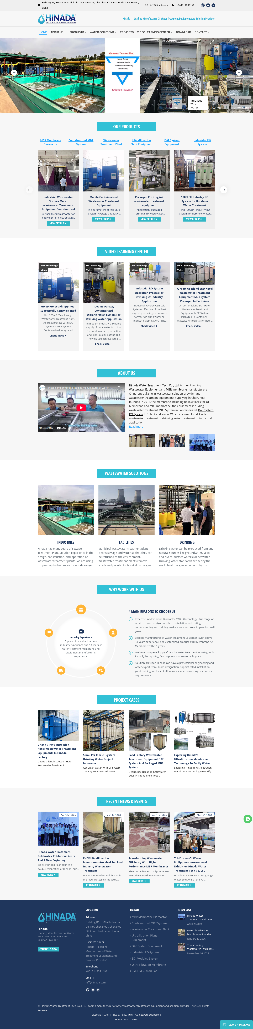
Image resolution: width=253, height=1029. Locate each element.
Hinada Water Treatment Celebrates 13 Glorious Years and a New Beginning (56, 856)
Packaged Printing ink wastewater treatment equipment (149, 201)
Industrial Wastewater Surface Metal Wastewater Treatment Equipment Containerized (58, 203)
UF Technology (93, 265)
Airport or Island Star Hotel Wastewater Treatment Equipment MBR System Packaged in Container (195, 295)
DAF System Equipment (172, 142)
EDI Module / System (145, 958)
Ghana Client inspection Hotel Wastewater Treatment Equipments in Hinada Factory (57, 751)
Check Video (57, 335)
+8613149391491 (186, 5)
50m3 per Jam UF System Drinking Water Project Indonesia (99, 759)
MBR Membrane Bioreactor (50, 142)
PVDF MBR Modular (144, 971)
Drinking (187, 542)
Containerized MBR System (80, 142)
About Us (57, 32)
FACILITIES (126, 542)
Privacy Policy (119, 1014)
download (183, 32)
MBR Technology (49, 265)
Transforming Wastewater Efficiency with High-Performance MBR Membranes (148, 862)
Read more (136, 426)
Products (77, 32)
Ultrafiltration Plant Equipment (142, 142)
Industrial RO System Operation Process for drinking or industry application (149, 295)
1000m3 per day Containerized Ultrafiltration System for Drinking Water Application (104, 313)
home (118, 1019)
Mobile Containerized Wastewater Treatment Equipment (103, 201)
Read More (47, 875)
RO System (136, 414)
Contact (201, 32)
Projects (127, 32)
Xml (106, 1014)
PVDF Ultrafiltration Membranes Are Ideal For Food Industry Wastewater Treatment (103, 864)
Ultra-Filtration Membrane (149, 965)
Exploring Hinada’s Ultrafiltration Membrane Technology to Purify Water (192, 759)
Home (43, 32)
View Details (57, 223)
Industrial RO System (202, 142)
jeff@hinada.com (159, 5)
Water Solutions (102, 32)
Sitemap (96, 1014)
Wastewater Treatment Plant (111, 142)
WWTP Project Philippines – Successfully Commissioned (58, 308)
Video (44, 270)
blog (126, 1019)
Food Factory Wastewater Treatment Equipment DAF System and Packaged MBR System (146, 761)
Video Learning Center (153, 32)
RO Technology (139, 265)
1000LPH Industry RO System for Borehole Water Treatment (194, 201)
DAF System (205, 410)
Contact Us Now (48, 949)
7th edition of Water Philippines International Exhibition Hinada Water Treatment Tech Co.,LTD (190, 864)
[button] (14, 72)
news (134, 1019)
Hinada (43, 929)
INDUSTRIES (65, 542)
